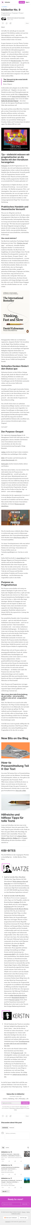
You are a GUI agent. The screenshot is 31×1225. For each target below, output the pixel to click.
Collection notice (15, 1213)
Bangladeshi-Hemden (18, 998)
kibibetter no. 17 (6, 1178)
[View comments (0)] (6, 23)
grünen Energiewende (7, 460)
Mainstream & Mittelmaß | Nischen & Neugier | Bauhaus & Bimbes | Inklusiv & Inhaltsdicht (11, 1181)
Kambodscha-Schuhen (20, 995)
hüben (3, 838)
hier (24, 791)
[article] (15, 1156)
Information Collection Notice (17, 1108)
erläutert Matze (21, 836)
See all (4, 1191)
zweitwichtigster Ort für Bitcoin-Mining (16, 909)
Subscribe (21, 2)
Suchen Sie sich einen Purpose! (9, 101)
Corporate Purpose (16, 435)
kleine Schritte (23, 94)
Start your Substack (11, 1217)
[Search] (28, 1147)
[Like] (2, 23)
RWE (2, 458)
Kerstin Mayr (10, 18)
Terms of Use (23, 1106)
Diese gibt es (19, 791)
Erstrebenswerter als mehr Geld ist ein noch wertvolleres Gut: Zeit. (16, 1043)
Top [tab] (3, 1147)
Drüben (15, 838)
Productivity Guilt (18, 1053)
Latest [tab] (7, 1147)
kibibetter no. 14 (6, 1165)
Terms (28, 1212)
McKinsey (19, 491)
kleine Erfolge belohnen (19, 97)
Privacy (24, 1212)
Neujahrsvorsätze (16, 61)
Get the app (23, 1217)
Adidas (3, 452)
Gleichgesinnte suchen (8, 99)
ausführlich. (9, 838)
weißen (11, 995)
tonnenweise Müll (9, 954)
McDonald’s (4, 464)
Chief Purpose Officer (20, 538)
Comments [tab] (5, 1127)
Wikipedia (4, 166)
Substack (7, 1221)
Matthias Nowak (20, 18)
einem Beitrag (21, 558)
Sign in (27, 2)
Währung (15, 946)
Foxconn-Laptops (14, 1000)
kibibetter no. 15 (6, 1152)
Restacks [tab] (11, 1127)
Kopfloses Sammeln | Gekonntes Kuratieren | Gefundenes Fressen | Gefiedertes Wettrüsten (10, 1154)
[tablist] (8, 1127)
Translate (5, 6)
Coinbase (16, 902)
